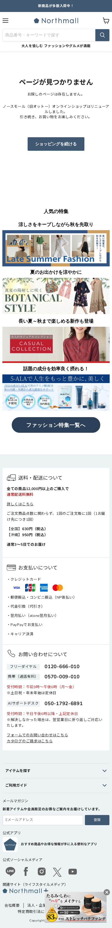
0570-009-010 (62, 676)
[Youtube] (73, 872)
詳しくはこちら (20, 504)
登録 (97, 820)
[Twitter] (57, 872)
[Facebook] (26, 872)
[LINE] (10, 872)
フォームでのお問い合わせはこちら (37, 735)
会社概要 (12, 905)
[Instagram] (41, 872)
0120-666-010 (62, 666)
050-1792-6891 (64, 703)
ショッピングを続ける (56, 144)
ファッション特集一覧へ (56, 425)
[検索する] (102, 35)
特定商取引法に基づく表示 (41, 911)
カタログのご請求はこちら (30, 741)
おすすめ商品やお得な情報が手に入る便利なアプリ (59, 844)
